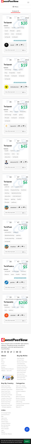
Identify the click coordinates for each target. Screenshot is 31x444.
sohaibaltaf (13, 207)
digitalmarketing (16, 193)
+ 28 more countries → (6, 407)
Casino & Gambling (20, 400)
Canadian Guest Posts (6, 398)
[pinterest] (20, 352)
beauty (7, 190)
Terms (2, 363)
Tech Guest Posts (21, 377)
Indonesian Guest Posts (6, 389)
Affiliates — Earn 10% (6, 370)
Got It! (27, 441)
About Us (3, 358)
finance (7, 199)
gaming (13, 199)
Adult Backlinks (20, 358)
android (7, 186)
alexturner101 (14, 162)
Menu (16, 7)
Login (2, 430)
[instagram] (14, 352)
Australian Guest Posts (6, 394)
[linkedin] (2, 352)
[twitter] (11, 352)
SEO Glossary (4, 419)
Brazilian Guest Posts (6, 400)
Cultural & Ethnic (20, 405)
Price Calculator (5, 428)
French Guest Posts (5, 393)
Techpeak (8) (15, 11)
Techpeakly (8, 302)
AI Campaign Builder (6, 412)
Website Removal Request (7, 368)
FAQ (2, 360)
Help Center (4, 418)
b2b (6, 310)
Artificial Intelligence (21, 391)
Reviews (3, 367)
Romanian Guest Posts (6, 405)
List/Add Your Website (6, 434)
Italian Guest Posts (5, 391)
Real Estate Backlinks (22, 376)
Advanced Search (5, 414)
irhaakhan (13, 246)
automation (8, 232)
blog (6, 72)
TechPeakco (9, 266)
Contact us (3, 365)
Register (3, 432)
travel (6, 30)
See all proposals (10, 50)
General (6, 25)
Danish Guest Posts (6, 401)
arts (12, 186)
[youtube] (17, 352)
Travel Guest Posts (21, 379)
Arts (17, 393)
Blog (2, 416)
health (6, 150)
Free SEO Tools (4, 426)
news (12, 34)
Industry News (4, 421)
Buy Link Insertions (5, 425)
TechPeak (8, 227)
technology (8, 69)
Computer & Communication (22, 403)
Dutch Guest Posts (5, 396)
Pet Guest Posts (21, 374)
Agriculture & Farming (21, 387)
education (7, 157)
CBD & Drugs (19, 401)
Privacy (3, 361)
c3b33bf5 (13, 315)
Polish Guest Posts (5, 403)
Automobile (18, 394)
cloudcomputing (9, 238)
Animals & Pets (19, 389)
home (6, 111)
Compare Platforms (5, 423)
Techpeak (8, 22)
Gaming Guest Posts (22, 368)
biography (12, 72)
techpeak (18, 34)
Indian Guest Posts (5, 386)
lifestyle (12, 30)
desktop (7, 193)
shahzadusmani (14, 87)
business (7, 27)
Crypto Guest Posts (21, 365)
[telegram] (8, 352)
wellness (13, 202)
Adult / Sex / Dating (20, 386)
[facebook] (5, 352)
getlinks (12, 282)
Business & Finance (20, 398)
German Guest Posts (6, 387)
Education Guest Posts (22, 367)
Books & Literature (20, 396)
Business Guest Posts (22, 361)
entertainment (17, 196)
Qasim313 (13, 126)
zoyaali (12, 45)
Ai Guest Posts (20, 360)
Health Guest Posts (21, 370)
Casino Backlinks (21, 363)
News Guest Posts (21, 372)
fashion (7, 34)
